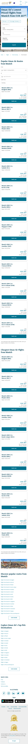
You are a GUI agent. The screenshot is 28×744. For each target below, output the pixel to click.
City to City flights (14, 706)
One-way (4, 21)
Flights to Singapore (5, 652)
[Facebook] (4, 693)
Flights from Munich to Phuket (7, 584)
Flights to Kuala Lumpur (6, 638)
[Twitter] (18, 693)
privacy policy (12, 735)
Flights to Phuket (4, 636)
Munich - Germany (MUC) (8, 29)
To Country (3, 706)
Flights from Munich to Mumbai (7, 589)
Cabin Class (3, 79)
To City (8, 706)
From (4, 28)
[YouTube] (23, 693)
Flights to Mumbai (4, 640)
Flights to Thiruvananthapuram (7, 664)
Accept (14, 741)
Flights (7, 54)
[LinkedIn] (13, 693)
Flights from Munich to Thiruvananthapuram (10, 613)
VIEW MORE (14, 617)
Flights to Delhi (4, 650)
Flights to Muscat (4, 633)
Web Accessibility (4, 686)
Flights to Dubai (4, 657)
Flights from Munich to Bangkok (7, 580)
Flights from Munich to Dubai (7, 606)
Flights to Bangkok (5, 631)
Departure (5, 38)
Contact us (3, 684)
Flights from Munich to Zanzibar (7, 604)
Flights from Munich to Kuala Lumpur (8, 587)
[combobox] (14, 70)
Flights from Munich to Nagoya (7, 611)
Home (2, 54)
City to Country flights (23, 706)
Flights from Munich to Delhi (7, 599)
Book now (14, 101)
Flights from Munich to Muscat (7, 582)
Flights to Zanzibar (5, 655)
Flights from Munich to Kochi (7, 594)
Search (14, 45)
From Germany (15, 54)
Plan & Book (22, 3)
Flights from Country (17, 708)
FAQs (2, 679)
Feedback (3, 681)
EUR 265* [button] (21, 16)
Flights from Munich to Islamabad (8, 608)
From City (10, 708)
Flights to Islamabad (5, 660)
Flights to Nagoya (4, 662)
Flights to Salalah (4, 643)
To (3, 33)
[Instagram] (8, 693)
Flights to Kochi (4, 645)
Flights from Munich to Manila (7, 596)
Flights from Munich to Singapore (8, 601)
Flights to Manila (4, 648)
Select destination (6, 34)
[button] (15, 21)
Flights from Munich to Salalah (7, 592)
